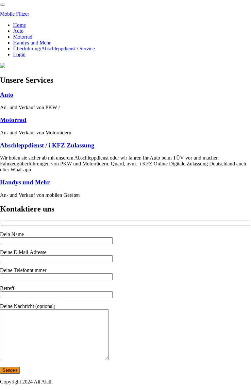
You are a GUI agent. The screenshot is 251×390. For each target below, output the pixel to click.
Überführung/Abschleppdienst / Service (54, 48)
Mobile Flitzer (14, 14)
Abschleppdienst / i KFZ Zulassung (47, 145)
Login (19, 54)
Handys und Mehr (32, 42)
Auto (18, 31)
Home (19, 25)
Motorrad (22, 37)
